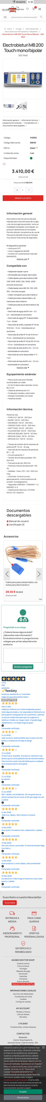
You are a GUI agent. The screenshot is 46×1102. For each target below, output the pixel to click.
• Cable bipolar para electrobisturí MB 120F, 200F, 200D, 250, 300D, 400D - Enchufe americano (22, 281)
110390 (33, 137)
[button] (32, 2)
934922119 (20, 2)
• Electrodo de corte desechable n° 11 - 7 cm (22, 356)
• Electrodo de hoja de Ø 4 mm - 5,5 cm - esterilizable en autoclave (22, 363)
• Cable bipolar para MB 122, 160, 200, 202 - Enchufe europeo (22, 290)
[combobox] (28, 2)
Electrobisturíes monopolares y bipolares (21, 31)
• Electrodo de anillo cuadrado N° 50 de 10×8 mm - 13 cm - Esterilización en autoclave (23, 327)
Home (8, 28)
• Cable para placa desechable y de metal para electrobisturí (21, 300)
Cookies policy (10, 1080)
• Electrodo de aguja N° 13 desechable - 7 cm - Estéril (23, 320)
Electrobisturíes (32, 29)
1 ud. (32, 153)
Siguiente (13, 700)
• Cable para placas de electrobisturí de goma (23, 306)
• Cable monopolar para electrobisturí (22, 295)
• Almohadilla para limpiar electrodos (22, 275)
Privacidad (22, 1080)
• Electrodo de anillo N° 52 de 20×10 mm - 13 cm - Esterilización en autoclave (23, 343)
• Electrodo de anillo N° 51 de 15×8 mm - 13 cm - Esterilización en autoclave (23, 336)
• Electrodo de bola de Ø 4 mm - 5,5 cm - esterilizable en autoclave (22, 349)
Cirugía (19, 29)
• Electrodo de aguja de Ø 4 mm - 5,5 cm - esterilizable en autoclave (22, 313)
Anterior (4, 700)
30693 (33, 142)
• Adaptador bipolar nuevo (17, 271)
